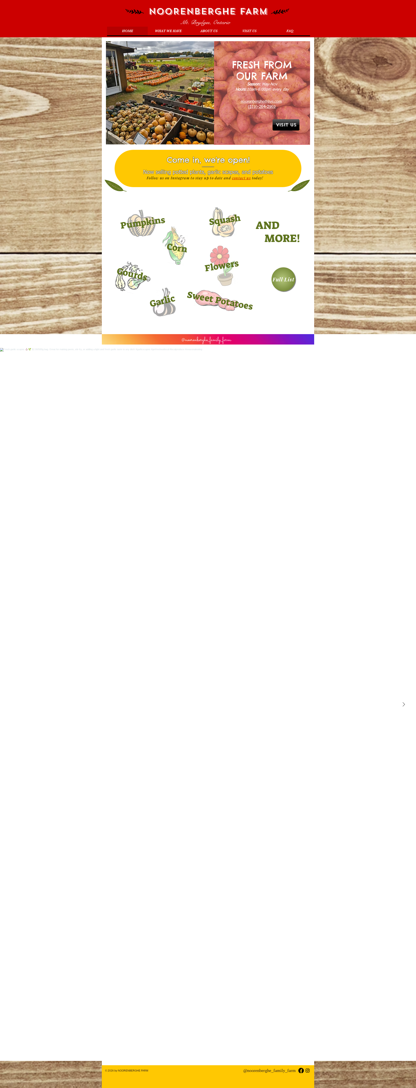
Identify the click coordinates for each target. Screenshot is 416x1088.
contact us (241, 177)
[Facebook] (301, 1070)
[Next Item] (403, 704)
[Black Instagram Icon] (307, 1070)
